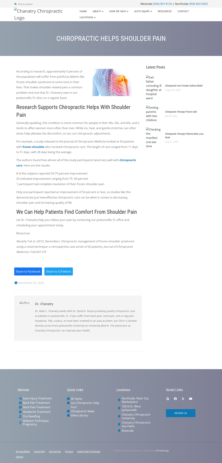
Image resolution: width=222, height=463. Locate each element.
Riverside (128, 431)
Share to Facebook (28, 271)
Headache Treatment (37, 412)
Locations (86, 17)
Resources (165, 11)
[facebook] (175, 399)
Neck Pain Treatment (36, 407)
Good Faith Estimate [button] (88, 451)
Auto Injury (142, 11)
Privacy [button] (69, 451)
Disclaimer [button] (55, 451)
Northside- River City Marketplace (135, 400)
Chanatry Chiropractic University (136, 416)
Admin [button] (19, 456)
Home (83, 11)
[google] (167, 399)
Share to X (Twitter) (58, 271)
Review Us (180, 413)
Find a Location (25, 4)
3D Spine (76, 399)
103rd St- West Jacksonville (131, 408)
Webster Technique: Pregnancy (36, 422)
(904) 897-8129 (162, 4)
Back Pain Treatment (36, 403)
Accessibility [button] (23, 451)
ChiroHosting (162, 450)
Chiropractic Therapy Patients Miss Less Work (184, 135)
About (97, 11)
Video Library (79, 415)
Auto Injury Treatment (37, 398)
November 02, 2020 (31, 283)
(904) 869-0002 (198, 4)
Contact (183, 11)
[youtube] (190, 399)
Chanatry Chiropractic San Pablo (136, 424)
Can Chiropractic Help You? (85, 405)
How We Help (117, 11)
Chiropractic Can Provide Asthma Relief (184, 85)
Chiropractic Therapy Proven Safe (181, 111)
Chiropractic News (83, 411)
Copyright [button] (39, 451)
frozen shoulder (33, 147)
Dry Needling (31, 416)
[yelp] (183, 399)
